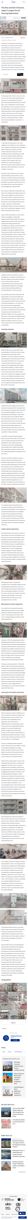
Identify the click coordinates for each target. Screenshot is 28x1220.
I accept (22, 1217)
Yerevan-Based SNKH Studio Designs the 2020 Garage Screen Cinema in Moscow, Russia (18, 1112)
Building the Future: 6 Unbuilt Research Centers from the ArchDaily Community (19, 1153)
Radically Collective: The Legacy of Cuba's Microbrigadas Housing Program (19, 1144)
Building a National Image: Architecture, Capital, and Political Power (18, 1165)
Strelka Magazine (18, 1052)
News (4, 1052)
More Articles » (22, 1172)
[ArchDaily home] (13, 2)
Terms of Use (15, 1217)
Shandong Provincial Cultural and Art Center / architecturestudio (19, 1066)
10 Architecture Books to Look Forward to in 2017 (19, 1122)
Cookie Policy (9, 1218)
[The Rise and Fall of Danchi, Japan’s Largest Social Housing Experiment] (13, 987)
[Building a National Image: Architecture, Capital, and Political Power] (6, 1166)
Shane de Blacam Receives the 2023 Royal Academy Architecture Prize (19, 1079)
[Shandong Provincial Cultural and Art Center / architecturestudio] (8, 1066)
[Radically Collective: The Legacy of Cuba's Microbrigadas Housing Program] (6, 1143)
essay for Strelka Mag (18, 69)
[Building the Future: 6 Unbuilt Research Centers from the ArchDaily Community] (6, 1154)
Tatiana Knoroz (16, 1036)
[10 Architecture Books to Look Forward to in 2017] (6, 1124)
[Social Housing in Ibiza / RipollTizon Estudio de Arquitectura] (8, 1091)
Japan (23, 232)
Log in (23, 1)
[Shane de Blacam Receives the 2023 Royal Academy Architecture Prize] (8, 1078)
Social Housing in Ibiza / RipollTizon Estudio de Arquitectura (19, 1091)
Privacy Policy (3, 1218)
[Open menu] (2, 2)
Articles (9, 1052)
